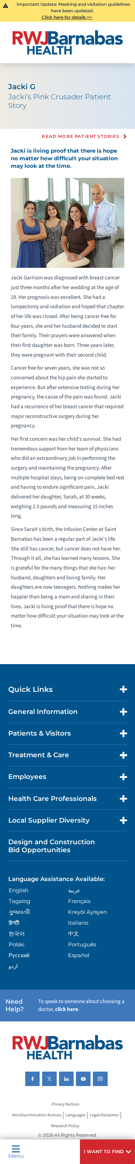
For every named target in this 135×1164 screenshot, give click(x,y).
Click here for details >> (67, 17)
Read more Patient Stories (80, 136)
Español (78, 955)
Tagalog (19, 901)
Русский (19, 955)
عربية (74, 890)
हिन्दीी (14, 922)
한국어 (17, 933)
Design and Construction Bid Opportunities (51, 846)
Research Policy (65, 1126)
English (18, 890)
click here (66, 1009)
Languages (75, 1115)
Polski (16, 944)
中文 (73, 933)
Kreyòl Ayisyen (87, 911)
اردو (13, 966)
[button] (107, 1151)
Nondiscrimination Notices (36, 1115)
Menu (16, 1155)
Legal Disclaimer (104, 1115)
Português (82, 944)
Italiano (78, 922)
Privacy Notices (65, 1104)
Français (79, 901)
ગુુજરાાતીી (19, 911)
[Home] (67, 42)
